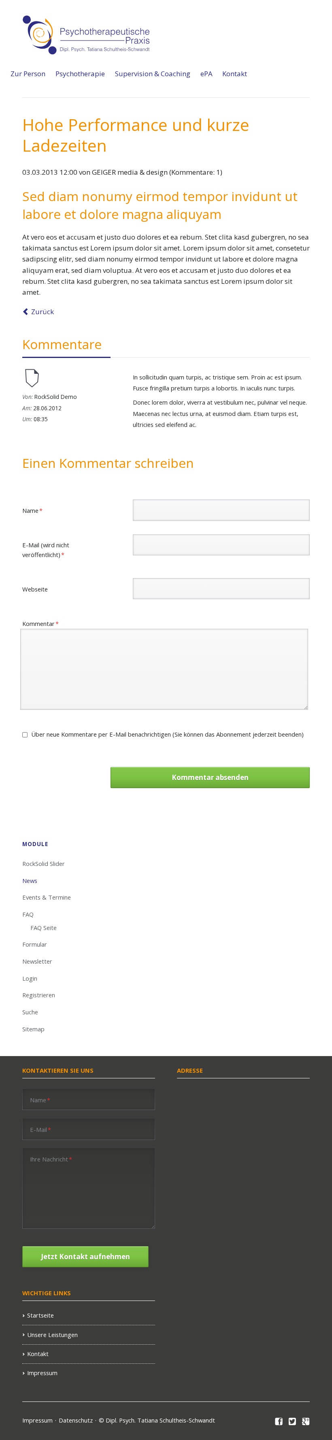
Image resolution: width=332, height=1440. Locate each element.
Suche (30, 1012)
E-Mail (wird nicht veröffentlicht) (45, 549)
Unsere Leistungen (52, 1335)
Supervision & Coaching (152, 73)
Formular (34, 944)
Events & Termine (46, 897)
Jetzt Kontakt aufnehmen (85, 1256)
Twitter (292, 1421)
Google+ (306, 1421)
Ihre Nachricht (51, 1159)
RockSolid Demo (55, 397)
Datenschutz (76, 1420)
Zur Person (28, 73)
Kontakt (234, 73)
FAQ (28, 914)
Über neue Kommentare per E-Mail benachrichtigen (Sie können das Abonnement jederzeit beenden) (167, 734)
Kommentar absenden (210, 777)
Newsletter (37, 961)
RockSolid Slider (43, 863)
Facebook (279, 1421)
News (29, 880)
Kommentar (40, 623)
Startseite (40, 1315)
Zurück (42, 311)
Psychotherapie (80, 73)
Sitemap (33, 1029)
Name (35, 510)
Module (35, 844)
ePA (206, 73)
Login (29, 978)
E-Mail (40, 1129)
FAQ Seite (43, 928)
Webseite (35, 589)
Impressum (42, 1373)
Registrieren (38, 995)
